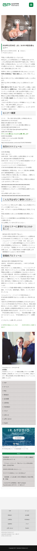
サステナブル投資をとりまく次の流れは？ (14, 473)
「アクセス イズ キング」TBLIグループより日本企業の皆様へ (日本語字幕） (18, 464)
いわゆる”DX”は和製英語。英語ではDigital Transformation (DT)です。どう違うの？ (14, 484)
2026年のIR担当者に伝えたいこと (12, 469)
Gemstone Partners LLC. (22, 548)
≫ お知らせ (5, 415)
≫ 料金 (4, 391)
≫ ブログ (5, 411)
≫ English (5, 423)
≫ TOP (4, 382)
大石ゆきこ (23, 51)
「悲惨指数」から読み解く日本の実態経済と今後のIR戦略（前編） (18, 478)
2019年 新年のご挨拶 (28, 325)
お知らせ (10, 52)
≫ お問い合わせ (7, 419)
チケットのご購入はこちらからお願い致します (14, 134)
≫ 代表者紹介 (6, 407)
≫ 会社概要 (5, 399)
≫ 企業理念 (5, 403)
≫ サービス (5, 386)
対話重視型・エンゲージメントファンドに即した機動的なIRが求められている (18, 458)
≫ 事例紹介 (5, 394)
